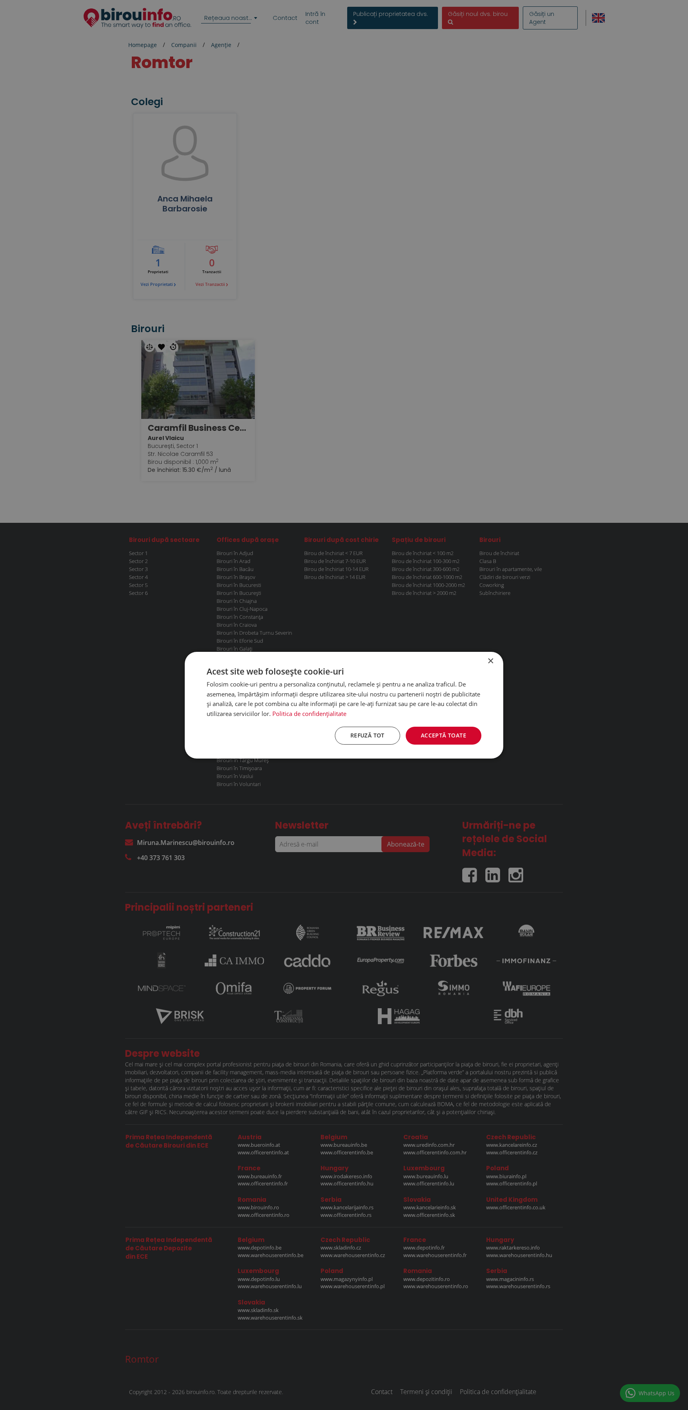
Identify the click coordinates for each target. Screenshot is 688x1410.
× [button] (490, 661)
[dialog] (344, 704)
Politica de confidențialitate (309, 714)
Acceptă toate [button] (443, 735)
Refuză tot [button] (367, 735)
